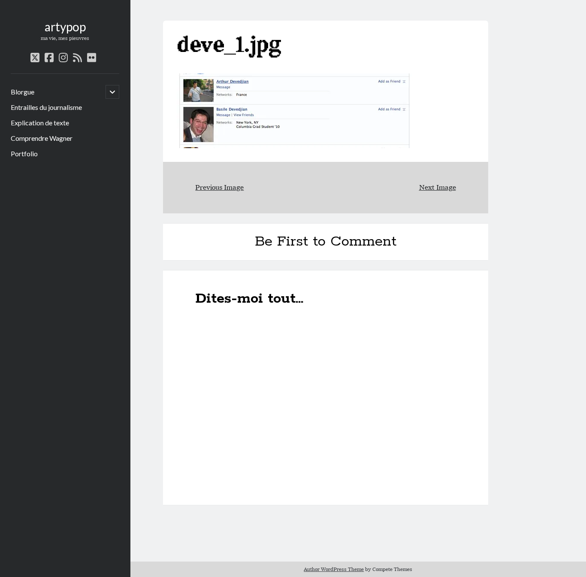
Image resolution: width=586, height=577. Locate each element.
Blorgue (22, 92)
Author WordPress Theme (334, 569)
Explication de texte (40, 122)
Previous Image (219, 187)
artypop (65, 26)
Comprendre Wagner (41, 138)
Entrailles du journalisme (46, 107)
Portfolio (24, 153)
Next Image (437, 187)
